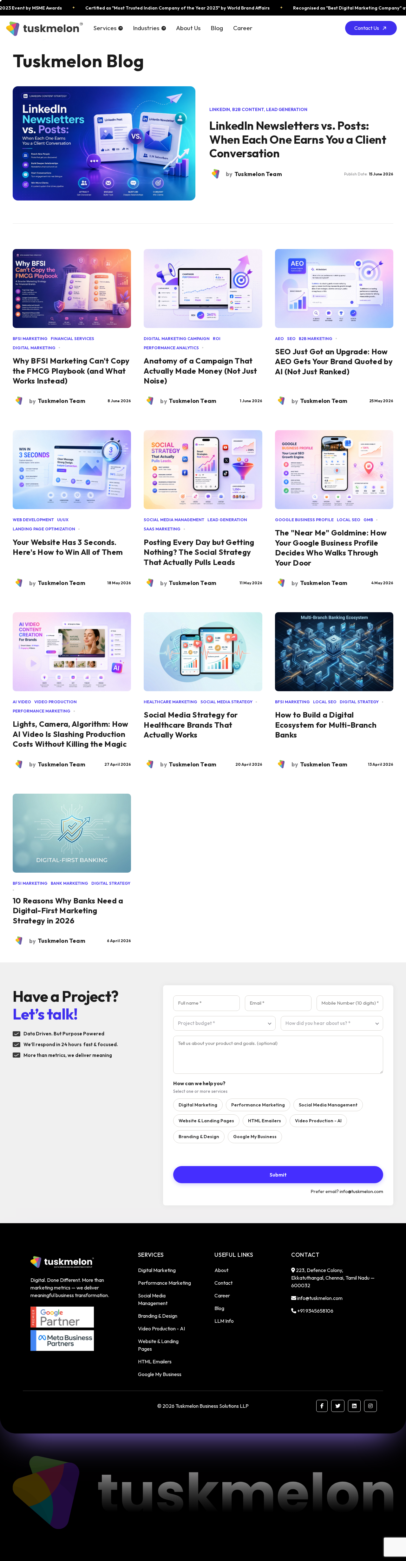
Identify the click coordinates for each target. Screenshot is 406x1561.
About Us (188, 28)
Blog (217, 28)
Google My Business (255, 1136)
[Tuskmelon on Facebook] (322, 1406)
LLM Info (224, 1321)
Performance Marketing (258, 1105)
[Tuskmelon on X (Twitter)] (337, 1406)
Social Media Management (328, 1105)
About (221, 1270)
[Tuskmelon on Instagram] (370, 1406)
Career (242, 28)
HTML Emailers (264, 1121)
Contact (223, 1283)
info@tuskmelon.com (361, 1191)
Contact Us (366, 28)
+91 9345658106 (315, 1311)
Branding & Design (199, 1136)
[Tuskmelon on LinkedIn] (354, 1406)
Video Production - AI (318, 1121)
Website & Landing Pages (206, 1121)
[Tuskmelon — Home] (43, 28)
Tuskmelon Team (61, 400)
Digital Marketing (198, 1105)
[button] (108, 28)
